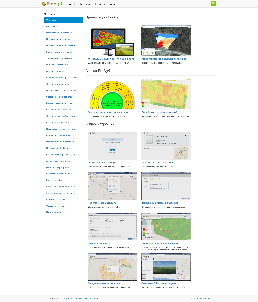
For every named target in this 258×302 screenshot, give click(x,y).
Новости (70, 3)
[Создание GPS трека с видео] (166, 267)
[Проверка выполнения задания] (166, 227)
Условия (79, 298)
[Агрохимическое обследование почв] (166, 41)
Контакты (100, 3)
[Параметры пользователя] (166, 146)
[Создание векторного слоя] (112, 267)
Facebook (201, 298)
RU (213, 3)
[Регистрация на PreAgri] (112, 146)
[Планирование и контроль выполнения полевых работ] (112, 41)
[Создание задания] (112, 227)
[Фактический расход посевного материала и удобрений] (166, 95)
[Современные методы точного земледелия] (112, 95)
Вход (112, 3)
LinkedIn (191, 298)
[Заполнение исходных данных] (166, 186)
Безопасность (91, 298)
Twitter (211, 298)
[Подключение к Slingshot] (112, 186)
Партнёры (85, 3)
